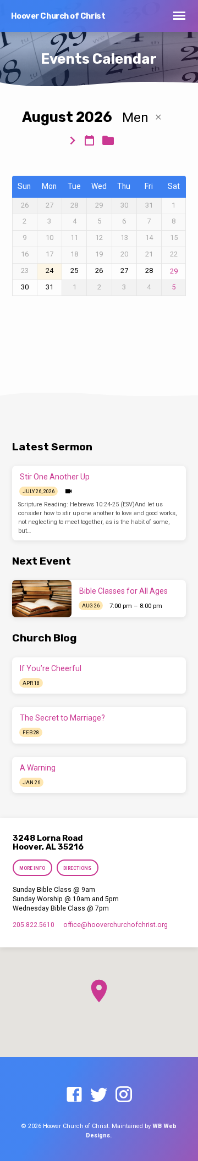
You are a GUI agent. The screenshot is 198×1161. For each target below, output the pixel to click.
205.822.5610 (33, 925)
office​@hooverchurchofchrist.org (115, 925)
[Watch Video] (68, 491)
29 (174, 271)
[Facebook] (74, 1095)
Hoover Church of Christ (58, 16)
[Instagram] (124, 1095)
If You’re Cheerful (50, 668)
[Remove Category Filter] (158, 117)
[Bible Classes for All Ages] (42, 598)
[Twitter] (99, 1095)
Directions (77, 868)
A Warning (38, 767)
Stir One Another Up (55, 476)
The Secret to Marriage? (62, 717)
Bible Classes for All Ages (123, 591)
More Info (33, 868)
